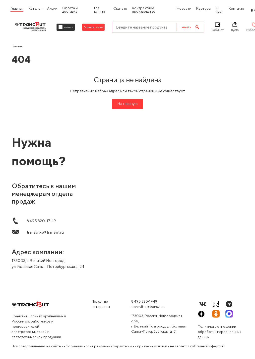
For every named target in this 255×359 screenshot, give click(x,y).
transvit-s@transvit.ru (148, 307)
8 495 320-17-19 (144, 301)
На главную (127, 103)
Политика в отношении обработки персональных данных (219, 331)
